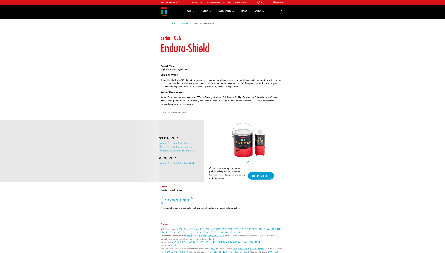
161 (221, 232)
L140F (195, 232)
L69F (207, 229)
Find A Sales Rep (197, 2)
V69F (229, 229)
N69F (218, 229)
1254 (257, 242)
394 (226, 232)
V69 (224, 229)
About (189, 11)
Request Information (213, 2)
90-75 (236, 229)
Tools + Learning (225, 11)
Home (174, 24)
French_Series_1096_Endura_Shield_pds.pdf (178, 147)
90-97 (243, 229)
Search (281, 11)
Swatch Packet (279, 2)
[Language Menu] (260, 2)
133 (173, 232)
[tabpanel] (247, 139)
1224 (238, 232)
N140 (202, 232)
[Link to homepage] (164, 11)
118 (162, 232)
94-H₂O (270, 229)
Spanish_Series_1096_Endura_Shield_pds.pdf (178, 150)
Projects (244, 11)
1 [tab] (248, 162)
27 (193, 229)
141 (216, 232)
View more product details (174, 112)
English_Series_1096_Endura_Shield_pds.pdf (178, 143)
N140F (209, 232)
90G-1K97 (252, 229)
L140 (189, 232)
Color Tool (227, 2)
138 (183, 232)
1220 (232, 232)
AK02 (179, 229)
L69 (202, 229)
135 (178, 232)
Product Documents (240, 2)
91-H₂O (262, 229)
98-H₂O (278, 229)
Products (205, 11)
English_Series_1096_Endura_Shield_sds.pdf (178, 163)
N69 (212, 229)
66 (197, 229)
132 (168, 232)
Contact (258, 11)
